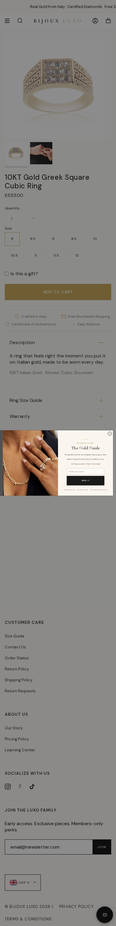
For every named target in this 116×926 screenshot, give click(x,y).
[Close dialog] (110, 434)
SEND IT (85, 481)
